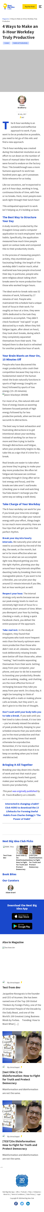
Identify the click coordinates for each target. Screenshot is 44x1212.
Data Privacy (30, 1194)
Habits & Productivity (20, 43)
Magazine (5, 19)
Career (7, 43)
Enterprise (36, 1192)
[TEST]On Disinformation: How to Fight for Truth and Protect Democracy (19, 1144)
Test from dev (11, 987)
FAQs (30, 1192)
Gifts (17, 1192)
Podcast (23, 1192)
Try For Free (30, 6)
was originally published (24, 791)
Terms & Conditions (17, 1194)
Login (39, 1194)
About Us (6, 1194)
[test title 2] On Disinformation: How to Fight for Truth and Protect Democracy (21, 1077)
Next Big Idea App (8, 1192)
